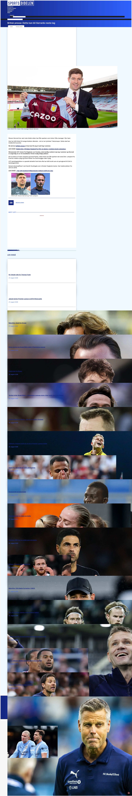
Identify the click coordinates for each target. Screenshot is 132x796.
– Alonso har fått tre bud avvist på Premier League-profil (27, 636)
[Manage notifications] (129, 793)
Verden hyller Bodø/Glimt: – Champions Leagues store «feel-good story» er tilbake (36, 395)
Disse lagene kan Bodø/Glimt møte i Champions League (27, 347)
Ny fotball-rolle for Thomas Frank (20, 275)
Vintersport (10, 9)
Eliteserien (10, 6)
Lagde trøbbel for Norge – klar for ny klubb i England (26, 419)
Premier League (11, 8)
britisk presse (20, 146)
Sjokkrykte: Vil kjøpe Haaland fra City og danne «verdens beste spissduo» (41, 149)
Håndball (9, 11)
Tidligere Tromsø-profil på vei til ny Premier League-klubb (28, 443)
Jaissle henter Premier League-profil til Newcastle (25, 299)
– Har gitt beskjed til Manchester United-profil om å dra (34, 171)
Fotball (9, 5)
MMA (8, 12)
